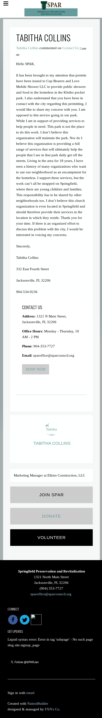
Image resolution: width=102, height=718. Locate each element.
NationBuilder (37, 703)
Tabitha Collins (27, 48)
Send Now (36, 369)
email (30, 693)
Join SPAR (51, 494)
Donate (51, 516)
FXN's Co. (52, 709)
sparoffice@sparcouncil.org (50, 594)
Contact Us (70, 48)
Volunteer (51, 537)
